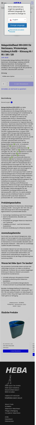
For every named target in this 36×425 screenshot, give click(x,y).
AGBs (7, 417)
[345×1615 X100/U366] (16, 329)
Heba (24, 304)
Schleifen (8, 406)
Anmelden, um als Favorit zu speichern (13, 89)
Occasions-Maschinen (12, 413)
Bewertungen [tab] (6, 102)
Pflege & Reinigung (11, 411)
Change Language (17, 25)
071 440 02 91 (14, 396)
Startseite (3, 8)
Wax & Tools (9, 404)
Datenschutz (9, 421)
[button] (31, 12)
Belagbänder (18, 304)
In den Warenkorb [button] (16, 351)
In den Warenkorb (21, 84)
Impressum (9, 419)
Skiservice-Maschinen (12, 409)
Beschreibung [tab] (6, 98)
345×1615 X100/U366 (8, 346)
